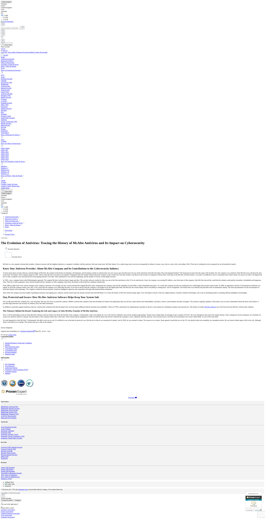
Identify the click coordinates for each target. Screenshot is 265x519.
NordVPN (4, 458)
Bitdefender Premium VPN (10, 414)
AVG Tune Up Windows (9, 475)
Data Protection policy (12, 347)
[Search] (22, 27)
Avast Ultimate (6, 429)
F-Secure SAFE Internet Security (11, 447)
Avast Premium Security (9, 427)
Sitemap (7, 373)
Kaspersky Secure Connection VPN (12, 436)
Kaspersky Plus (6, 433)
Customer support (11, 371)
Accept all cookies (7, 500)
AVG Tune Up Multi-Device (10, 477)
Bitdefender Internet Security (10, 408)
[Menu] (3, 24)
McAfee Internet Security (9, 455)
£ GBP (5, 15)
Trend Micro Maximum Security (11, 473)
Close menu (8, 45)
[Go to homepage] (7, 21)
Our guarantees (10, 364)
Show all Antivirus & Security (11, 70)
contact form (12, 335)
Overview (4, 52)
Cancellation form (11, 350)
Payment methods (29, 52)
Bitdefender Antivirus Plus (9, 407)
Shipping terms (10, 354)
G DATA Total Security (8, 416)
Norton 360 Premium (8, 471)
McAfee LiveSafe (7, 451)
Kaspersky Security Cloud (9, 434)
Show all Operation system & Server (13, 161)
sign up (5, 50)
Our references (10, 366)
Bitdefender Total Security (9, 410)
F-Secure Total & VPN (8, 449)
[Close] (1, 506)
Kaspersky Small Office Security (11, 438)
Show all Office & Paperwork (11, 143)
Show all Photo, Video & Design (12, 176)
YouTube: (131, 397)
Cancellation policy (11, 348)
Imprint (7, 345)
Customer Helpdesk (26, 331)
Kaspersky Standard (7, 431)
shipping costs (23, 489)
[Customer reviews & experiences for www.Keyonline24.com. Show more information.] (253, 501)
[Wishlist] (2, 38)
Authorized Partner (11, 368)
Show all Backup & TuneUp (10, 135)
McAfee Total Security (8, 453)
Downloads (43, 52)
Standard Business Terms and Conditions (18, 343)
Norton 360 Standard (8, 467)
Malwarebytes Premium (8, 418)
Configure (17, 500)
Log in (3, 49)
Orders (37, 52)
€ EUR (5, 20)
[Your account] (3, 40)
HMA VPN (4, 456)
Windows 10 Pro (6, 479)
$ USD (5, 18)
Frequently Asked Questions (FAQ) (16, 370)
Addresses (19, 52)
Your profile (12, 52)
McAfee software (210, 307)
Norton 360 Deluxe (7, 469)
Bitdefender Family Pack (9, 412)
